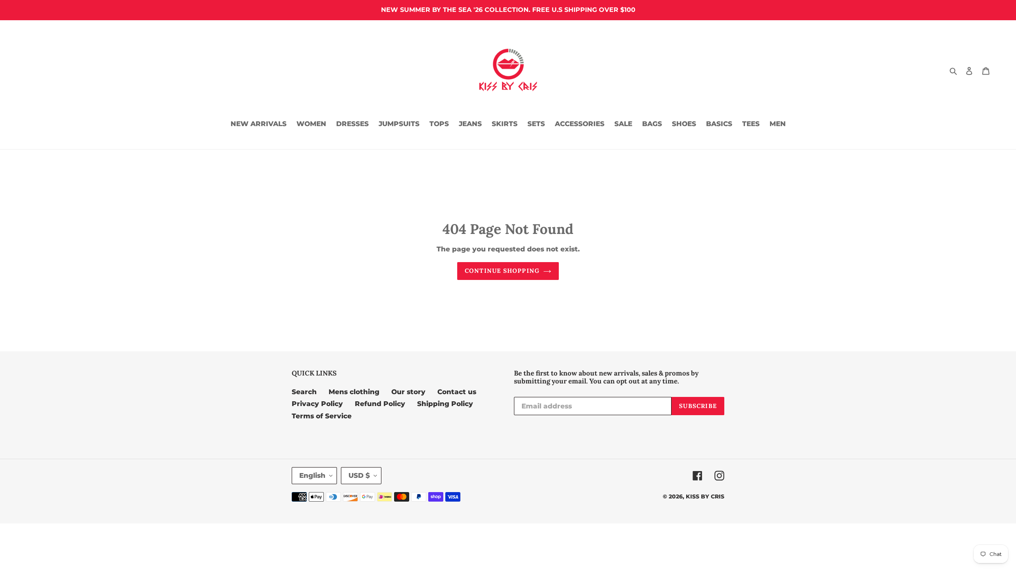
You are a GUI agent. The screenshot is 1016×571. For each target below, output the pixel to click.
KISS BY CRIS (705, 496)
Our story (408, 392)
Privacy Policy (317, 404)
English (312, 475)
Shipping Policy (445, 404)
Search (304, 392)
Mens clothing (354, 392)
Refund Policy (380, 404)
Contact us (456, 392)
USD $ (359, 475)
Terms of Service (322, 416)
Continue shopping (502, 270)
